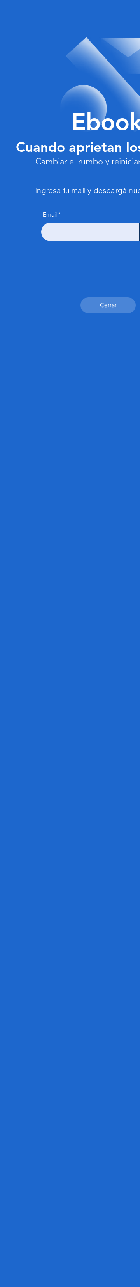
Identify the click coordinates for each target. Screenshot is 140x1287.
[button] (108, 305)
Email (50, 214)
